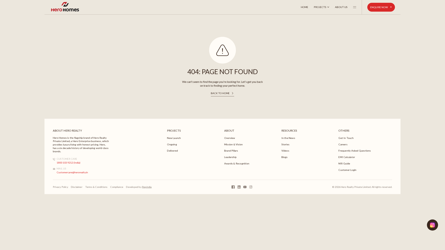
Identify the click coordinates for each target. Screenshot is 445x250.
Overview (229, 137)
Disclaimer (76, 187)
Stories (285, 144)
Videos (285, 150)
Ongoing (172, 144)
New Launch (174, 137)
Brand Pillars (231, 150)
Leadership (230, 157)
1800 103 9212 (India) (68, 162)
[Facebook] (233, 187)
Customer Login (347, 169)
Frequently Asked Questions (354, 150)
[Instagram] (250, 187)
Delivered (172, 150)
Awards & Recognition (236, 163)
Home (304, 7)
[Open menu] (354, 7)
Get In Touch (345, 137)
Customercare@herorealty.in (72, 172)
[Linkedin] (239, 187)
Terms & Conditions (96, 187)
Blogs (284, 157)
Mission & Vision (233, 144)
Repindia (147, 186)
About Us (341, 7)
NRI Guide (344, 163)
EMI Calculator (346, 157)
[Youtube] (244, 187)
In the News (288, 137)
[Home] (65, 11)
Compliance (116, 187)
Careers (342, 144)
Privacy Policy (60, 187)
